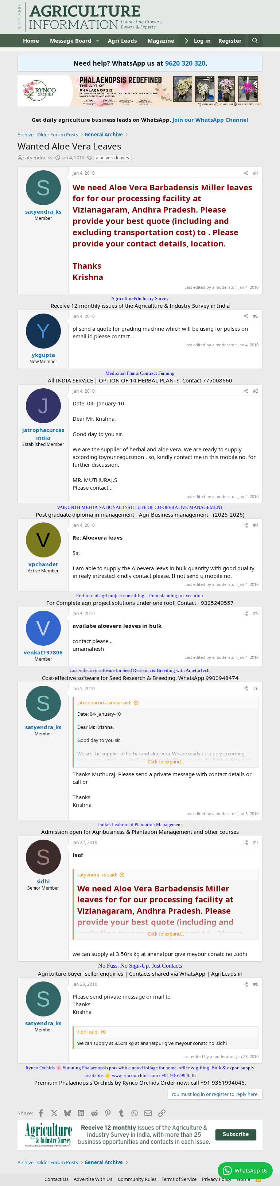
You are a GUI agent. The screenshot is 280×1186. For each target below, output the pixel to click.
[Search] (255, 40)
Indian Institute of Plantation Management (140, 824)
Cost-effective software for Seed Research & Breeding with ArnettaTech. (140, 670)
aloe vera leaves (112, 158)
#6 (255, 688)
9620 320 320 (185, 63)
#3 (255, 391)
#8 (255, 984)
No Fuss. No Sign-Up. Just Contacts (140, 966)
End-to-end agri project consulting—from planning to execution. (140, 595)
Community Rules (137, 1179)
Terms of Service (179, 1179)
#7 (255, 842)
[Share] (245, 173)
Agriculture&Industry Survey (140, 298)
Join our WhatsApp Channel (210, 119)
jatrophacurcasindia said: (104, 702)
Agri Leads (122, 40)
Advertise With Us (93, 1179)
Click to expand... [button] (166, 761)
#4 (255, 525)
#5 (255, 613)
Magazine (161, 40)
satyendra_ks (37, 157)
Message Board (71, 40)
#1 (255, 173)
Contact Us (56, 1179)
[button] (97, 40)
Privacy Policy (217, 1179)
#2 (255, 316)
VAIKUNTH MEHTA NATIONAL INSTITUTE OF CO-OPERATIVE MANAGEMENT (140, 507)
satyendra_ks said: (97, 874)
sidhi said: (87, 1032)
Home (31, 40)
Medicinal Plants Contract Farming (140, 373)
